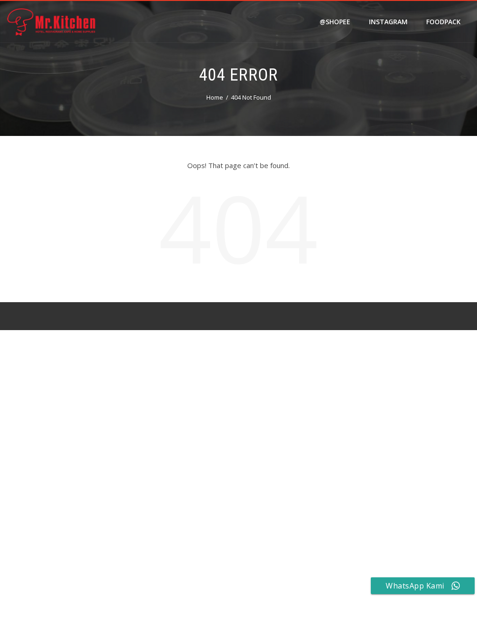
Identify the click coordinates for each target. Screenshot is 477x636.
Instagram (388, 21)
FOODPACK (443, 21)
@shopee (335, 21)
